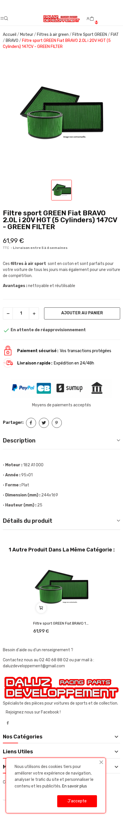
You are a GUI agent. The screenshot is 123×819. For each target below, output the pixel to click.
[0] (92, 19)
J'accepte (77, 801)
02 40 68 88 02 (54, 660)
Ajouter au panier (82, 313)
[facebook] (8, 723)
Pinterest (57, 423)
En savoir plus (74, 786)
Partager (31, 423)
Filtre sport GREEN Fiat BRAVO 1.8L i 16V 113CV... (61, 623)
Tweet (44, 423)
